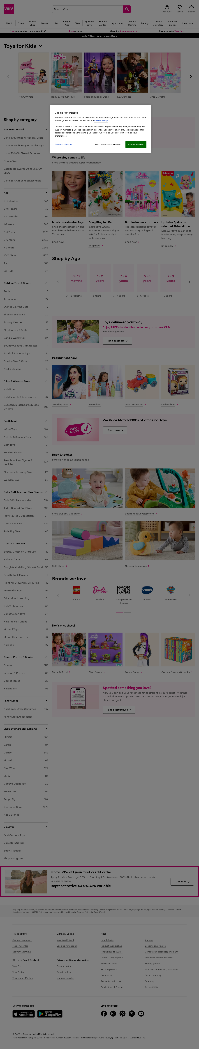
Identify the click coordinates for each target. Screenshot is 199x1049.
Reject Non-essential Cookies (108, 144)
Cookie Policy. (101, 120)
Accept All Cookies (135, 144)
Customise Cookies (63, 144)
